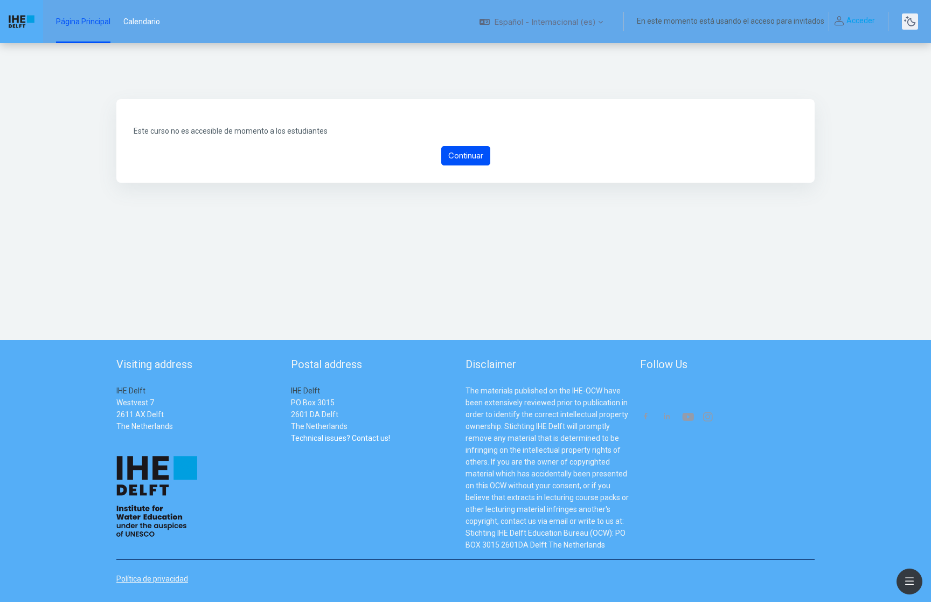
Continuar (465, 155)
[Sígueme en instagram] (708, 418)
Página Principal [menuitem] (83, 21)
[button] (541, 21)
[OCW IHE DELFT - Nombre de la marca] (21, 21)
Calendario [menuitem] (141, 21)
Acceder (860, 20)
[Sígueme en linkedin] (667, 417)
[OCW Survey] (292, 450)
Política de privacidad (152, 579)
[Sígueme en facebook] (645, 417)
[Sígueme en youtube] (687, 418)
